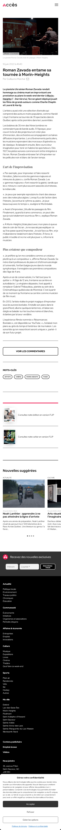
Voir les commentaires (30, 351)
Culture (51, 478)
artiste (8, 377)
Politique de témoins (19, 826)
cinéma (18, 377)
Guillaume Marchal (16, 78)
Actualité (7, 478)
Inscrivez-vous (48, 566)
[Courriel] (27, 78)
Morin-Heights (32, 377)
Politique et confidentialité (38, 826)
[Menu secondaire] (56, 5)
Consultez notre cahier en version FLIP (35, 436)
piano (45, 377)
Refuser (30, 812)
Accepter (30, 804)
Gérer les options (30, 819)
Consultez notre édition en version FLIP (36, 414)
